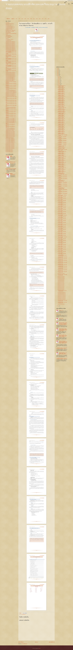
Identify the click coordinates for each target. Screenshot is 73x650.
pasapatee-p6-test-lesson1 (61, 289)
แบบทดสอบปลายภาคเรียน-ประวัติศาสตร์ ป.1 (11, 91)
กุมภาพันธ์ (59, 83)
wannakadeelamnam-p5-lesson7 (62, 292)
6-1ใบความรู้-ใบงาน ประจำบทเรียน (10, 31)
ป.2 (19, 18)
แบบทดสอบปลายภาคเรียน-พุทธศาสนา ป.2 (11, 94)
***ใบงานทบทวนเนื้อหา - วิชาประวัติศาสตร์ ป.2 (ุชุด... (61, 180)
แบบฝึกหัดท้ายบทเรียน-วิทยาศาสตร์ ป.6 (10, 136)
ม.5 (45, 18)
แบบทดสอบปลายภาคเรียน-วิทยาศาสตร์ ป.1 (11, 107)
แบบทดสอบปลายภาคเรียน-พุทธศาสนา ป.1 (11, 93)
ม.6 (48, 18)
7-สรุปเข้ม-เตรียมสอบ (8, 35)
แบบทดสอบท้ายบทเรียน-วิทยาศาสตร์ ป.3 (10, 75)
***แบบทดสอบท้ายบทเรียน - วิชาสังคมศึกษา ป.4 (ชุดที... (61, 86)
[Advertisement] (26, 14)
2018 (58, 75)
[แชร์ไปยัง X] (24, 613)
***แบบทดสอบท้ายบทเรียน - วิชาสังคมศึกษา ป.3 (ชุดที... (61, 97)
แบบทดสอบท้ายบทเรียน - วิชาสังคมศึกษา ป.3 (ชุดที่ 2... (61, 98)
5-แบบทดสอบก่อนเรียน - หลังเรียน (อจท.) (10, 30)
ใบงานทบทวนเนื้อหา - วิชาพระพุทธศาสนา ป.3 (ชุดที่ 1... (62, 197)
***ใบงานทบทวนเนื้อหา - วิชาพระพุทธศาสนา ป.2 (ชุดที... (62, 215)
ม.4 (42, 18)
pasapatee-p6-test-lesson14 (61, 273)
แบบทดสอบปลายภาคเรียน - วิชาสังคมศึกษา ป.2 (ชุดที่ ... (61, 164)
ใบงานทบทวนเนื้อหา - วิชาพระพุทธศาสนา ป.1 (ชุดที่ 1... (62, 239)
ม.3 (39, 18)
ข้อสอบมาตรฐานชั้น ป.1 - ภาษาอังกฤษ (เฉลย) (13, 174)
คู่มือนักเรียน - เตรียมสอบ (10, 173)
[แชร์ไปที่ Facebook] (25, 613)
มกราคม (59, 84)
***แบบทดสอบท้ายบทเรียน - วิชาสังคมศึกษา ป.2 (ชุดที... (61, 113)
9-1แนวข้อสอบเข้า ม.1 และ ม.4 (9, 39)
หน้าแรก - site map (58, 314)
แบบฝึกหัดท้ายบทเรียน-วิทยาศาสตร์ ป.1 (10, 131)
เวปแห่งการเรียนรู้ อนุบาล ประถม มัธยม (11, 168)
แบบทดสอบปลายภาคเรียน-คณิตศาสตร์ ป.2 (11, 90)
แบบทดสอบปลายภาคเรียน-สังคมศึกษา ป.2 (11, 119)
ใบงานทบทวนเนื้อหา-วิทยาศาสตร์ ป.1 (10, 143)
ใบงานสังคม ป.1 (24, 614)
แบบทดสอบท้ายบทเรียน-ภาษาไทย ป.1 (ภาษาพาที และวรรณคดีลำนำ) (11, 51)
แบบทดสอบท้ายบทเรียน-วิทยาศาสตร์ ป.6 (10, 76)
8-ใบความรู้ (7, 38)
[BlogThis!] (24, 613)
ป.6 (31, 18)
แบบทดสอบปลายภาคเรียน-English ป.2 (10, 129)
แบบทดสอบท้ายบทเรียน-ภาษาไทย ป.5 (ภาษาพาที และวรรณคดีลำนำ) (11, 65)
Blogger (39, 648)
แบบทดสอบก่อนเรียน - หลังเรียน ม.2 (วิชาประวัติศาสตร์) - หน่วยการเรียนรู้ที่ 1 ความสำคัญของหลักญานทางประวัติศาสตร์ (63, 330)
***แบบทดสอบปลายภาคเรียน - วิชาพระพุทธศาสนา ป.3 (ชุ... (62, 108)
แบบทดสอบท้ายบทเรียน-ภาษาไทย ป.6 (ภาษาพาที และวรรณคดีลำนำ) (11, 69)
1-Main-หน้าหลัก (8, 22)
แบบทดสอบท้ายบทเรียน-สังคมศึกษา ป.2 (10, 78)
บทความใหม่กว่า (21, 642)
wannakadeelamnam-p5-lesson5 (62, 294)
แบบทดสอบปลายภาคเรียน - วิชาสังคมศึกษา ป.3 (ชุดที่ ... (61, 153)
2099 (58, 68)
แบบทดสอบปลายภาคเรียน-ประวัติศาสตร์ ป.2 (11, 92)
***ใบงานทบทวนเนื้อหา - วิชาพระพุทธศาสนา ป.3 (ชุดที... (62, 195)
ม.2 (36, 18)
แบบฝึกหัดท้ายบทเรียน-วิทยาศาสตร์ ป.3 (10, 133)
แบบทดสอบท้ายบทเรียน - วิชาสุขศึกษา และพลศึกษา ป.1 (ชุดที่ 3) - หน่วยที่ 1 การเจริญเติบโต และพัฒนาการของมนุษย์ (63, 336)
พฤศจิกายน (59, 77)
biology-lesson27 (61, 310)
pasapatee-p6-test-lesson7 (61, 282)
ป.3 (22, 18)
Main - (7, 169)
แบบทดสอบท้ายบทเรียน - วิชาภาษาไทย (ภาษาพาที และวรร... (62, 257)
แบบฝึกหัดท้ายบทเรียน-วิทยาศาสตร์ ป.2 (10, 132)
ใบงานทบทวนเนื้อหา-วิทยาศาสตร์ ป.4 (10, 146)
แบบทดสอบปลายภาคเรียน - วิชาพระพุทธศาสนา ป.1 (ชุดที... (61, 148)
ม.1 (34, 18)
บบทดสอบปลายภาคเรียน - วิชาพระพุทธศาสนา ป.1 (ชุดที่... (62, 150)
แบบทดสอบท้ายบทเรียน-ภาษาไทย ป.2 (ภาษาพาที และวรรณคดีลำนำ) (11, 55)
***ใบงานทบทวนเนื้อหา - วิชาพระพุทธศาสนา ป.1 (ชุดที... (62, 237)
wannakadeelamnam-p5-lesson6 (62, 293)
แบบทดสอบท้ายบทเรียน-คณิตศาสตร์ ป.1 (10, 41)
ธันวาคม (59, 76)
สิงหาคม (59, 81)
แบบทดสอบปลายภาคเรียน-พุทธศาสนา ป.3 (11, 95)
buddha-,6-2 (11, 156)
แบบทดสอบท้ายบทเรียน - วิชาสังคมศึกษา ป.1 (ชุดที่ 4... (61, 126)
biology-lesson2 (12, 163)
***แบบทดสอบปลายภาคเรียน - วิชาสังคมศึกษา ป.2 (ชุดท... (62, 162)
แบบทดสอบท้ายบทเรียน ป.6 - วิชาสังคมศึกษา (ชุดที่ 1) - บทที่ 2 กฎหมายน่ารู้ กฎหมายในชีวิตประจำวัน (63, 353)
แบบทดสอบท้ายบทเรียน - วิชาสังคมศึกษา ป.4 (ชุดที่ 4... (61, 88)
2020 (58, 73)
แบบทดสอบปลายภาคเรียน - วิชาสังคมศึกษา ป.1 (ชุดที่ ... (61, 170)
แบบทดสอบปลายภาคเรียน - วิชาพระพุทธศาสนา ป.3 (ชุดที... (61, 109)
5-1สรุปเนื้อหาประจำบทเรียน (9, 29)
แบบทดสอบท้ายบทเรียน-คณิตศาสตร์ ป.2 (10, 42)
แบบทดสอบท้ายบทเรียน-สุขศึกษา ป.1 (10, 80)
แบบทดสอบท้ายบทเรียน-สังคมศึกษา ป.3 (10, 79)
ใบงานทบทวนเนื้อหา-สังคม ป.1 (9, 149)
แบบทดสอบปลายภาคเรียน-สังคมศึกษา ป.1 (11, 118)
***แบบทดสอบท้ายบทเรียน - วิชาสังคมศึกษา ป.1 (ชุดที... (61, 124)
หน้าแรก (8, 18)
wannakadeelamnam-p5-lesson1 (62, 299)
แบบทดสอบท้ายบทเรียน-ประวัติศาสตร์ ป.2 (11, 49)
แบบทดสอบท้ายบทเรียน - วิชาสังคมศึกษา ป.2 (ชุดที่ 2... (61, 115)
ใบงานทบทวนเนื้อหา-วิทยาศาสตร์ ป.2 (10, 144)
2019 (58, 74)
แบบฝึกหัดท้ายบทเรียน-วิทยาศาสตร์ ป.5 (10, 135)
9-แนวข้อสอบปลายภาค (8, 40)
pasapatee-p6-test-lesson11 (61, 277)
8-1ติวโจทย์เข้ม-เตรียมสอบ (9, 36)
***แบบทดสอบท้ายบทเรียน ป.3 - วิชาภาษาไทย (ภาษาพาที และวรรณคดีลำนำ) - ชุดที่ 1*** (61, 348)
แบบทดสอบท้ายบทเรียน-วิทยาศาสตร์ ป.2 (10, 74)
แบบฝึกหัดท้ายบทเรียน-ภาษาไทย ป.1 (10, 130)
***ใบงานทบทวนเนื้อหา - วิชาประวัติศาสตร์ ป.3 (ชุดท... (61, 173)
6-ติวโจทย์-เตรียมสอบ (8, 32)
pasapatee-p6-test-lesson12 (61, 276)
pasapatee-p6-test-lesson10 (61, 278)
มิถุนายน (59, 82)
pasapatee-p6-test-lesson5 (61, 284)
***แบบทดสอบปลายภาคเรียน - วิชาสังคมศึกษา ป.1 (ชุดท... (62, 168)
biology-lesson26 (61, 318)
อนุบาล (13, 18)
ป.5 (28, 18)
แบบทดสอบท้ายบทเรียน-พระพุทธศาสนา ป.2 (11, 50)
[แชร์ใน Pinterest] (26, 613)
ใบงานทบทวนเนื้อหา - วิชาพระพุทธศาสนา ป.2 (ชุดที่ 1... (62, 217)
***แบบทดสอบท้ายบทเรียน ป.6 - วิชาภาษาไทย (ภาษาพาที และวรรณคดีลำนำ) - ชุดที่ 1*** (61, 358)
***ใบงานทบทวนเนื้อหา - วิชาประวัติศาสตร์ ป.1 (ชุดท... (61, 188)
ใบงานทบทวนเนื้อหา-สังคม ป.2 (9, 150)
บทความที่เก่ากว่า (52, 642)
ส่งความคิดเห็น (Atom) (24, 643)
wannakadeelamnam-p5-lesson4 (62, 295)
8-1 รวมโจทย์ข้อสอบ (8, 37)
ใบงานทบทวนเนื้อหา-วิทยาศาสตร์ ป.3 (10, 145)
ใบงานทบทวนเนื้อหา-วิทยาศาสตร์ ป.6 (10, 148)
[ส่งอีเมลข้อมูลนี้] (23, 613)
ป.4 (25, 18)
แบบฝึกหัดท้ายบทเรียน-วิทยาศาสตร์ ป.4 (10, 134)
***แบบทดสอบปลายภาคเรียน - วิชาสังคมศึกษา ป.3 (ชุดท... (62, 151)
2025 (58, 69)
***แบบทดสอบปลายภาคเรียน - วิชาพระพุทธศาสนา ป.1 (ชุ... (62, 146)
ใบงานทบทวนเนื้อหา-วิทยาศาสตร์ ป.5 (10, 147)
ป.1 (16, 18)
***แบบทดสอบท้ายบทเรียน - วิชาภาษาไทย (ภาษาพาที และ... (62, 255)
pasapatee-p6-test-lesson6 (61, 283)
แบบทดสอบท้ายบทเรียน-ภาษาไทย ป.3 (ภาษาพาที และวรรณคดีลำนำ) (11, 58)
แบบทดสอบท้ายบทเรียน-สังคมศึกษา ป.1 (10, 77)
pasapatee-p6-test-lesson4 (61, 285)
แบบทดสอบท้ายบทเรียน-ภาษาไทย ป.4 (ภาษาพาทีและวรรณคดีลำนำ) (11, 62)
